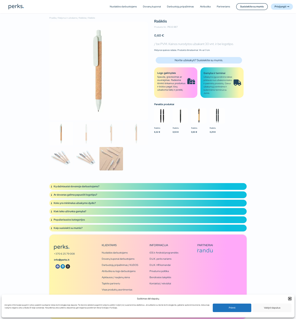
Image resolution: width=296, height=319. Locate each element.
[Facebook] (58, 266)
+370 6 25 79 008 (64, 253)
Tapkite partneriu (111, 283)
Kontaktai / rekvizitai (160, 283)
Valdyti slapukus (272, 307)
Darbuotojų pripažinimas (180, 6)
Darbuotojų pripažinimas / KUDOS (120, 265)
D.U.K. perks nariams (160, 258)
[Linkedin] (63, 266)
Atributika (205, 6)
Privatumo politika (159, 271)
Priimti (232, 307)
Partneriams (223, 6)
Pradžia (52, 17)
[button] (289, 298)
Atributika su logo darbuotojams (119, 271)
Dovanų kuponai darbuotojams (118, 258)
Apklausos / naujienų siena (116, 277)
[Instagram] (68, 266)
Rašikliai (82, 17)
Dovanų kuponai (152, 6)
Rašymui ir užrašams (67, 17)
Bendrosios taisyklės (160, 277)
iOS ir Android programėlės (164, 252)
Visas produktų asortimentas (117, 289)
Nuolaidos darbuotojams (123, 6)
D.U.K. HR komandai (160, 265)
